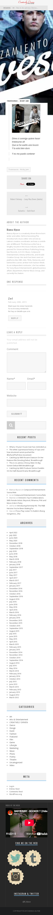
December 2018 (15, 543)
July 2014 (12, 665)
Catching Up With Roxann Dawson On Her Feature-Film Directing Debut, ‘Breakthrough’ (25, 458)
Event (12, 731)
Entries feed (14, 789)
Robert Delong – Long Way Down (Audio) (26, 199)
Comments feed (16, 791)
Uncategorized (16, 762)
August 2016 (14, 599)
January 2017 (14, 585)
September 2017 (16, 567)
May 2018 (13, 556)
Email (31, 378)
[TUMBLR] (33, 866)
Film (11, 739)
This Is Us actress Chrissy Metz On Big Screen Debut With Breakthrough (23, 464)
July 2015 (12, 633)
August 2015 (14, 631)
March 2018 (14, 559)
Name (11, 378)
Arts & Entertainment (19, 719)
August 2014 (14, 663)
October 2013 (14, 679)
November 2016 (15, 591)
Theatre (13, 759)
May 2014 (13, 668)
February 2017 (15, 583)
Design (13, 728)
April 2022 (13, 532)
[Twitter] (15, 866)
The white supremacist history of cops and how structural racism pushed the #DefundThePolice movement (25, 452)
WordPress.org (15, 794)
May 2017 (13, 575)
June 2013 (13, 684)
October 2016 (14, 594)
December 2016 (15, 588)
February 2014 (15, 673)
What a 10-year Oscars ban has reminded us (27, 447)
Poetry (12, 756)
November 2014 (15, 655)
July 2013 (12, 681)
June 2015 (13, 636)
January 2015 (14, 649)
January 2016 (14, 617)
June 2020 (13, 538)
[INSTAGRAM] (15, 884)
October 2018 (14, 546)
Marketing (14, 748)
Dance (12, 725)
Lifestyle (13, 745)
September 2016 (16, 596)
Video (12, 765)
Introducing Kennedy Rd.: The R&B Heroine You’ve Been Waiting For (26, 507)
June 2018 (13, 554)
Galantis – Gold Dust (26, 211)
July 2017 (12, 570)
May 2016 (13, 607)
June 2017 (13, 572)
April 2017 (13, 578)
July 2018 (12, 551)
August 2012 (14, 695)
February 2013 (15, 689)
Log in (11, 786)
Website (11, 395)
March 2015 (14, 644)
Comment (12, 349)
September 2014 (16, 660)
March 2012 (14, 697)
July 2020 (12, 535)
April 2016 (13, 609)
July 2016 (12, 601)
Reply (14, 318)
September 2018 (16, 548)
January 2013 (14, 692)
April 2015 (13, 641)
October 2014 (14, 657)
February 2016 (15, 615)
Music (12, 751)
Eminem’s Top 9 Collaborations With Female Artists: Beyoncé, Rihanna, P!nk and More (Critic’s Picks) (26, 500)
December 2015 (15, 620)
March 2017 (14, 580)
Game (12, 742)
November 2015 (15, 623)
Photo (12, 754)
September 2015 (16, 628)
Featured (13, 736)
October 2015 (14, 625)
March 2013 (14, 687)
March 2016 (14, 612)
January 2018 (14, 564)
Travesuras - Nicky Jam (19, 169)
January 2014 (14, 676)
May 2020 (13, 540)
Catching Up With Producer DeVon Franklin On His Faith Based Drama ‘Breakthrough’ (25, 469)
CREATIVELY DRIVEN (19, 722)
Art (11, 716)
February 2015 (15, 647)
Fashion (13, 733)
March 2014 (14, 671)
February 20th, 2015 (17, 302)
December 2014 (15, 652)
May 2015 (13, 639)
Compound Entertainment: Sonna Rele (30, 495)
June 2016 (13, 604)
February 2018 (15, 562)
